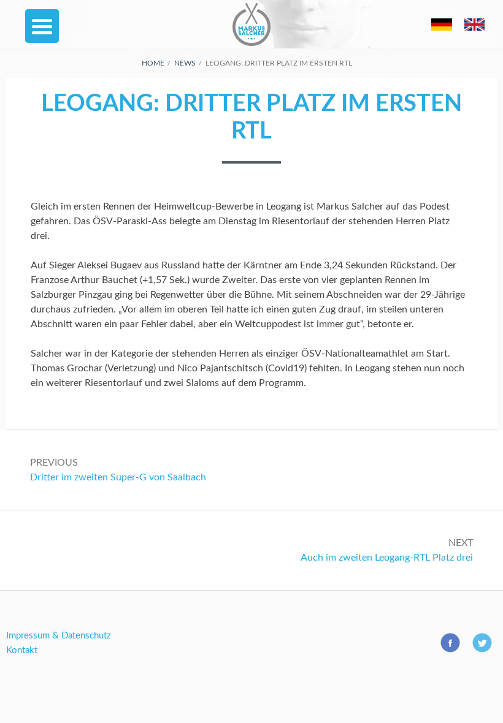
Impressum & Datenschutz (58, 635)
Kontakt (21, 650)
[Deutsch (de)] (441, 46)
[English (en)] (474, 46)
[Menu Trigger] (42, 26)
